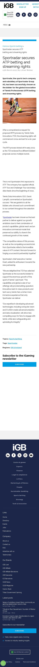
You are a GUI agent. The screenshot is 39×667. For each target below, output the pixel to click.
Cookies (17, 662)
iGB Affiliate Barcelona (10, 571)
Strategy (19, 499)
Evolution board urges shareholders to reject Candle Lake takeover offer (18, 617)
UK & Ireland (16, 347)
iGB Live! (6, 565)
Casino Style (7, 589)
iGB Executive (7, 575)
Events (5, 524)
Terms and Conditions (29, 662)
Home (5, 46)
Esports (19, 466)
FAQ (4, 548)
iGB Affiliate (6, 568)
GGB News (6, 582)
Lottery (19, 479)
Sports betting (16, 46)
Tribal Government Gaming (12, 592)
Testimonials (7, 555)
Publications (7, 531)
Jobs (4, 527)
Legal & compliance (19, 475)
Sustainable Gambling (19, 491)
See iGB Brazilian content (8, 15)
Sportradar (7, 217)
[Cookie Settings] (3, 663)
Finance (19, 470)
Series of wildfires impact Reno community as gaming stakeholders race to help (19, 603)
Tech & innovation (19, 503)
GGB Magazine (8, 585)
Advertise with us (8, 551)
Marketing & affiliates (19, 483)
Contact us (6, 544)
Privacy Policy (8, 662)
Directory (6, 520)
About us (6, 541)
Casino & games (19, 462)
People (19, 487)
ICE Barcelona (7, 578)
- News (13, 606)
